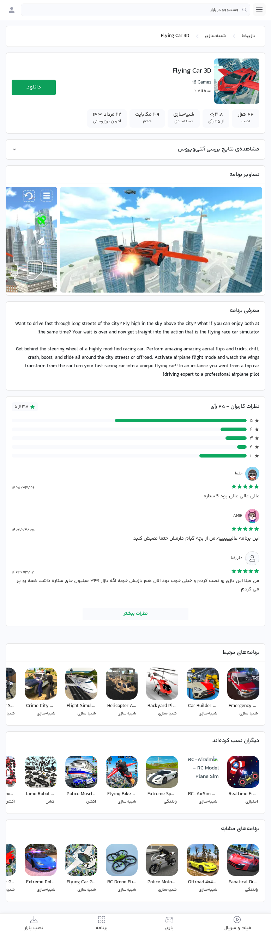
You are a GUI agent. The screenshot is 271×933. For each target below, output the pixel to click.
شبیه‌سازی (215, 36)
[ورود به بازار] (11, 10)
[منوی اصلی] (259, 9)
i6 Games (201, 82)
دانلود (33, 87)
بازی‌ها (248, 36)
